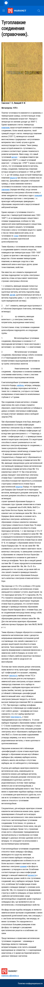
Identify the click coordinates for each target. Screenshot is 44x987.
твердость (13, 675)
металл (14, 157)
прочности (32, 875)
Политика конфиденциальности (30, 983)
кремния (23, 866)
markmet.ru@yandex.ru (10, 975)
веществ (13, 178)
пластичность (16, 717)
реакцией (38, 195)
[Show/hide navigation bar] (3, 10)
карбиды (20, 385)
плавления (5, 127)
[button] (38, 10)
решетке (19, 487)
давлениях (5, 189)
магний (12, 295)
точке (16, 236)
